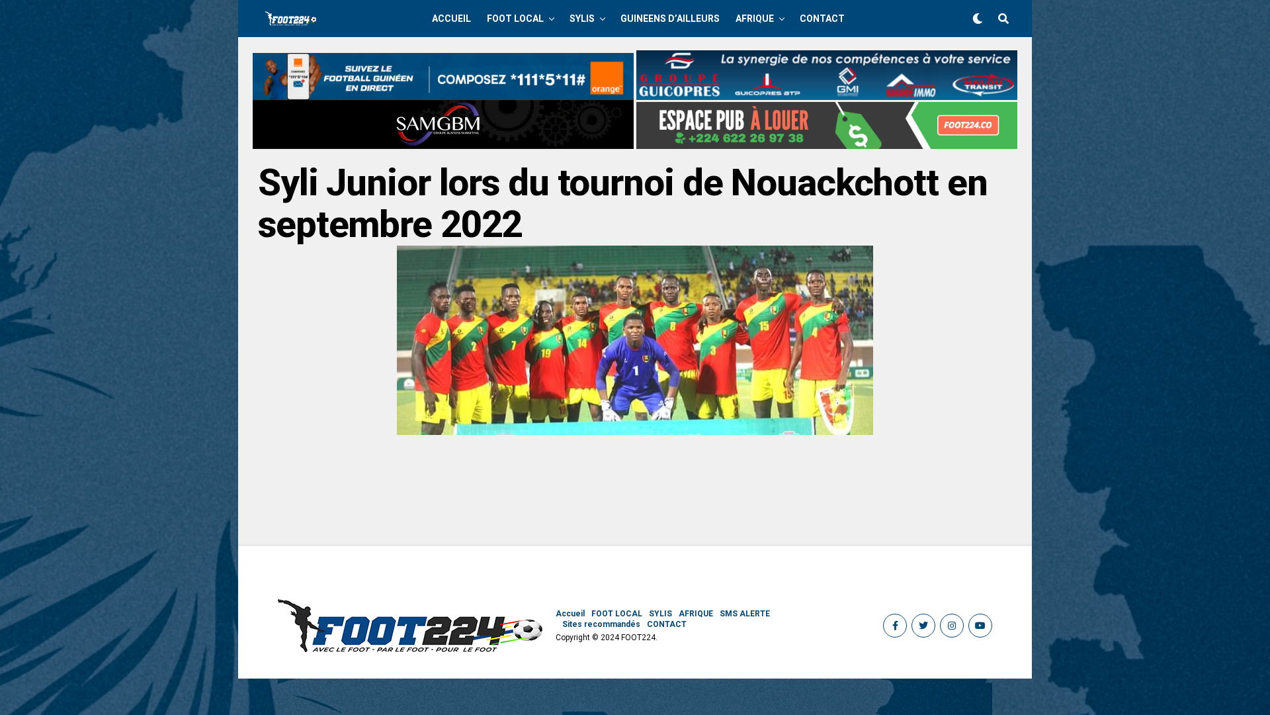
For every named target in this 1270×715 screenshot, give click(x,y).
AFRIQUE (755, 18)
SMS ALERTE (745, 613)
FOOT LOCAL (515, 18)
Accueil (451, 18)
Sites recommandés (601, 624)
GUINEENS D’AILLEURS (670, 18)
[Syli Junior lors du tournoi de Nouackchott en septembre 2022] (635, 431)
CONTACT (822, 18)
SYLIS (582, 18)
